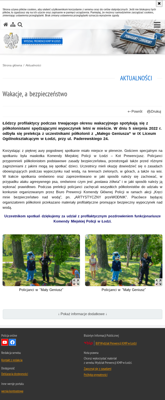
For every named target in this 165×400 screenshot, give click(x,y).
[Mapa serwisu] (12, 24)
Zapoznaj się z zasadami (97, 368)
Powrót (136, 111)
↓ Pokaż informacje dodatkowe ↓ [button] (82, 314)
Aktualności (33, 65)
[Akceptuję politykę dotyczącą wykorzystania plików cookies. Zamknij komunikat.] (159, 3)
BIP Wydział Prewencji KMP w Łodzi (116, 343)
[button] (157, 25)
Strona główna (12, 65)
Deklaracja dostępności (14, 374)
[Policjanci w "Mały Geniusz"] (41, 260)
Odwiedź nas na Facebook (12, 342)
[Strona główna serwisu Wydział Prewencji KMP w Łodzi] (5, 24)
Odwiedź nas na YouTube (4, 342)
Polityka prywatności (95, 374)
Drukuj (156, 111)
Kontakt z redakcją (11, 360)
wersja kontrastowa (12, 391)
